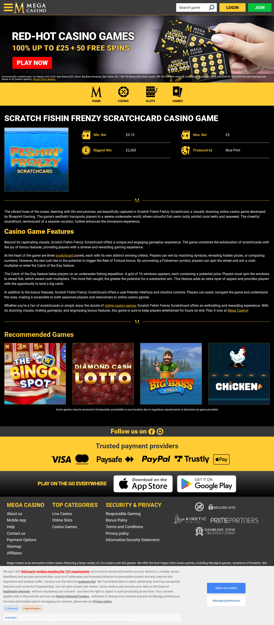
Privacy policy (117, 533)
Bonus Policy (116, 520)
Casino (123, 101)
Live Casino (62, 513)
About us (14, 513)
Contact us (16, 533)
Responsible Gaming (123, 513)
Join (260, 7)
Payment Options (21, 540)
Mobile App (16, 520)
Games (178, 101)
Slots (150, 101)
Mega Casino (237, 310)
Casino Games (64, 526)
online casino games (120, 306)
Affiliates (14, 553)
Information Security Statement (132, 540)
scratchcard (64, 255)
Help (11, 526)
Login (232, 7)
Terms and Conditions (124, 526)
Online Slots (62, 520)
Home (96, 101)
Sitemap (14, 546)
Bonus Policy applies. (44, 79)
